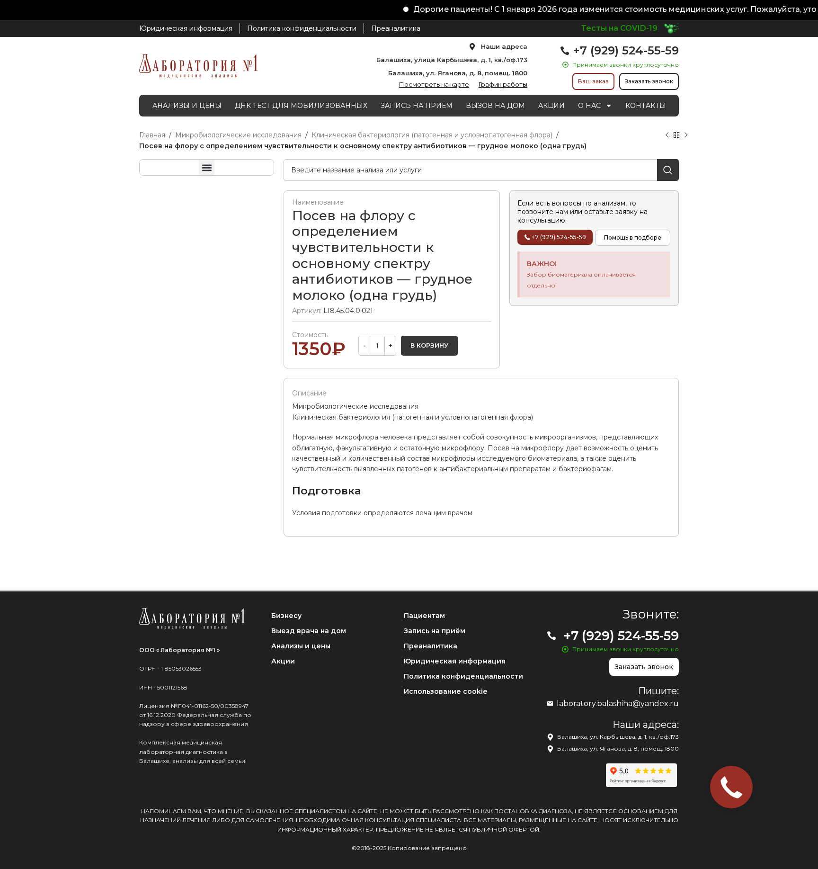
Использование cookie (445, 691)
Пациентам (424, 615)
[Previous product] (667, 135)
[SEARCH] (668, 170)
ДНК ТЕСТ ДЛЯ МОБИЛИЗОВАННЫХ (301, 105)
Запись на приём (434, 631)
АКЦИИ (551, 105)
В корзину (429, 345)
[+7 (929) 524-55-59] (564, 50)
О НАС (589, 105)
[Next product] (686, 135)
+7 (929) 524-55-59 (626, 50)
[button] (206, 167)
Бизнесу (286, 615)
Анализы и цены (300, 646)
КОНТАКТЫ (645, 105)
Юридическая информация (455, 661)
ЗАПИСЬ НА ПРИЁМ (417, 105)
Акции (283, 661)
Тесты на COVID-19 (619, 28)
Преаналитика (430, 646)
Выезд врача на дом (308, 631)
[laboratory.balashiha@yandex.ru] (550, 703)
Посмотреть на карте (434, 84)
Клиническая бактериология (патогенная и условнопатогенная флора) (431, 135)
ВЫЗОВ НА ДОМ (495, 105)
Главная (152, 135)
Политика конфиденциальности (463, 676)
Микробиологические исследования (238, 135)
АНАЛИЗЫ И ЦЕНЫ (187, 105)
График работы (503, 84)
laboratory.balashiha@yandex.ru (618, 703)
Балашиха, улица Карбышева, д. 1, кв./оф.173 (451, 59)
